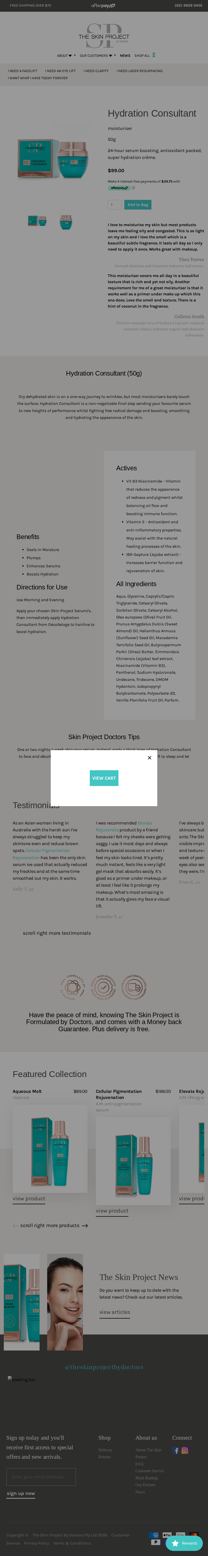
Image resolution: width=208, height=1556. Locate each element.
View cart (104, 778)
